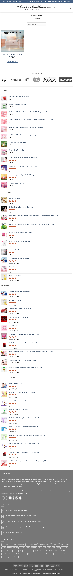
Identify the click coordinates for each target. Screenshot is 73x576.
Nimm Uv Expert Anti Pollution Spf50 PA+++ (12, 55)
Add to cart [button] (12, 61)
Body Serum (29, 544)
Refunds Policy (62, 569)
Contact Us (36, 570)
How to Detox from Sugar (14, 532)
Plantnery (18, 554)
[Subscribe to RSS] (16, 498)
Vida (3, 557)
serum (24, 554)
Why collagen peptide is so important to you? (21, 516)
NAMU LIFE (64, 551)
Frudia (58, 547)
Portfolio (13, 569)
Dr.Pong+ (33, 547)
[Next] (68, 81)
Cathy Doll (42, 544)
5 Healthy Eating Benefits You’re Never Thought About (24, 521)
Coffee (4, 547)
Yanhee (16, 557)
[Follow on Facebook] (3, 498)
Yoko (21, 557)
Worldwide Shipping (49, 569)
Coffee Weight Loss (12, 547)
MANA (36, 551)
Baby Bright (5, 544)
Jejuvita (16, 551)
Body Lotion (13, 544)
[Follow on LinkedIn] (20, 498)
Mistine (51, 551)
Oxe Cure (11, 554)
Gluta (3, 551)
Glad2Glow (65, 547)
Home (33, 15)
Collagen (22, 547)
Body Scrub (21, 544)
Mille (46, 551)
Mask (41, 551)
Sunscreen (57, 554)
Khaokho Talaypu (28, 551)
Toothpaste (65, 554)
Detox (28, 547)
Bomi (35, 544)
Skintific (37, 554)
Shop (6, 569)
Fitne (53, 547)
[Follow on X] (6, 498)
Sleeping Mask (45, 554)
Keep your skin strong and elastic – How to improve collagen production (29, 527)
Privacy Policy (23, 569)
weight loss (9, 557)
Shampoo (30, 554)
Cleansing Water (64, 544)
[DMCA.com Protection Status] (57, 573)
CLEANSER (55, 544)
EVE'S (39, 547)
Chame (48, 544)
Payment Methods (35, 569)
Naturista (4, 554)
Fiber (49, 547)
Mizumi (57, 551)
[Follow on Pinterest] (13, 498)
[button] (2, 7)
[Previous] (4, 81)
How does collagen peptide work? (17, 510)
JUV (21, 551)
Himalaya (9, 551)
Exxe (44, 547)
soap (51, 554)
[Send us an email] (10, 498)
